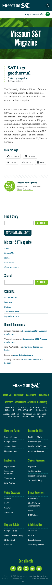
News (19, 189)
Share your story (11, 267)
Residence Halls (35, 437)
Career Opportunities (37, 476)
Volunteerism (10, 478)
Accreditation (11, 414)
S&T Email (8, 512)
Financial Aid (43, 395)
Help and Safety (11, 524)
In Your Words (10, 297)
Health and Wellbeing (13, 535)
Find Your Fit (9, 483)
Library (7, 498)
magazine (22, 78)
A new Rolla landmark (23, 355)
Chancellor (32, 531)
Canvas (7, 508)
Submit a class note (19, 233)
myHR (31, 510)
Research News (10, 451)
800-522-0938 (25, 410)
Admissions (19, 395)
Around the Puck (11, 312)
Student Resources (36, 460)
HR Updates (33, 515)
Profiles (7, 307)
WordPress (26, 581)
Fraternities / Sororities (9, 472)
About (7, 248)
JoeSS (6, 503)
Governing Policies (36, 544)
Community (42, 402)
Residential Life (35, 431)
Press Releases (34, 540)
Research (9, 402)
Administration (35, 524)
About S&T (7, 395)
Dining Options (34, 441)
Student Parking (35, 480)
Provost (31, 535)
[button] (47, 5)
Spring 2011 (28, 189)
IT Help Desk (9, 540)
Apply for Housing (36, 451)
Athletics (31, 402)
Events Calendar (11, 437)
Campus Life (20, 402)
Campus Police (10, 531)
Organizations (10, 466)
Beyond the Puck (11, 316)
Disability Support (33, 417)
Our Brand (13, 417)
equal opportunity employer (35, 576)
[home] (21, 5)
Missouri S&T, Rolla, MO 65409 (21, 408)
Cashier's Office (34, 471)
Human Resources (36, 492)
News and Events (12, 431)
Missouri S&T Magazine (26, 38)
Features (8, 302)
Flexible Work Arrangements (34, 504)
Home (7, 258)
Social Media (26, 561)
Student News (10, 446)
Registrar (32, 466)
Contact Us (9, 253)
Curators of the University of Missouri (29, 579)
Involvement (9, 460)
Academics (31, 395)
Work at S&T (33, 498)
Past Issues (9, 262)
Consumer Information (34, 414)
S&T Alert (8, 544)
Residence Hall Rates (37, 446)
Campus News (10, 441)
